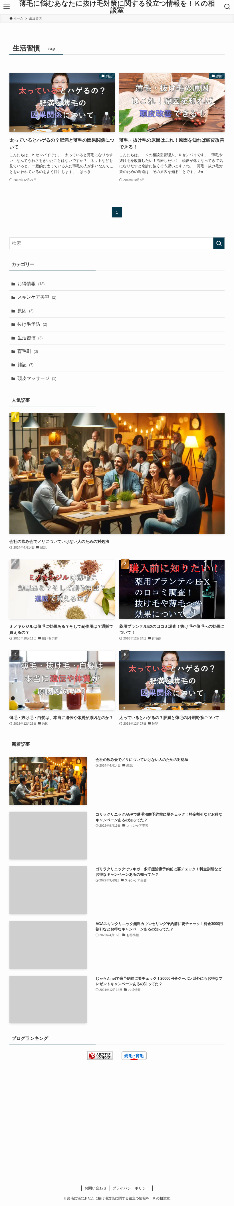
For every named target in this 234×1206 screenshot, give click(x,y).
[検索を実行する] (219, 243)
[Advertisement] (117, 1111)
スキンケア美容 (36, 297)
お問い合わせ (95, 1188)
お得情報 (31, 283)
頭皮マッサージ (36, 378)
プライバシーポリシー (131, 1188)
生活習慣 (30, 337)
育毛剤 (27, 351)
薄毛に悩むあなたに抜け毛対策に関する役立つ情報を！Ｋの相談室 (117, 7)
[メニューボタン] (6, 7)
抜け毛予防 (32, 324)
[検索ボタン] (227, 7)
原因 (25, 310)
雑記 (25, 364)
